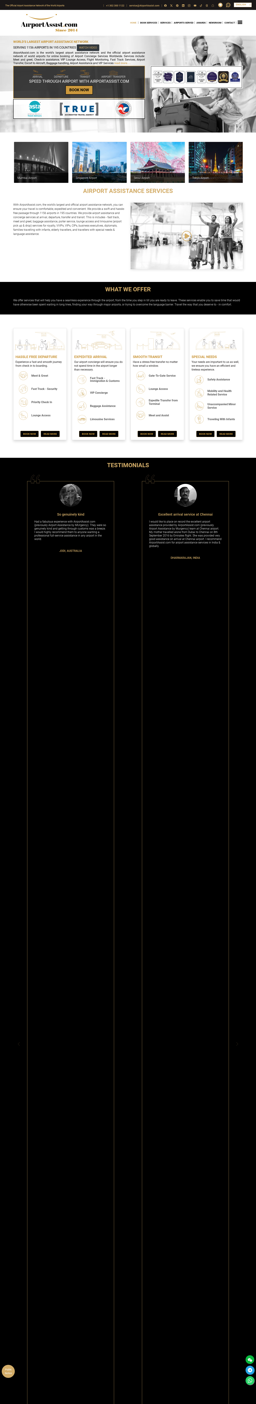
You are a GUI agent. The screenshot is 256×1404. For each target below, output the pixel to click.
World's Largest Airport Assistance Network (50, 42)
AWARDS (201, 23)
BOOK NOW (79, 90)
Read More (50, 434)
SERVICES (165, 23)
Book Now (29, 434)
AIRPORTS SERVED (183, 23)
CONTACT (229, 23)
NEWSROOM (215, 23)
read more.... (122, 63)
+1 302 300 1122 (115, 5)
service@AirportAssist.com (144, 5)
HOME (133, 23)
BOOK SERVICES (148, 23)
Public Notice (8, 1371)
